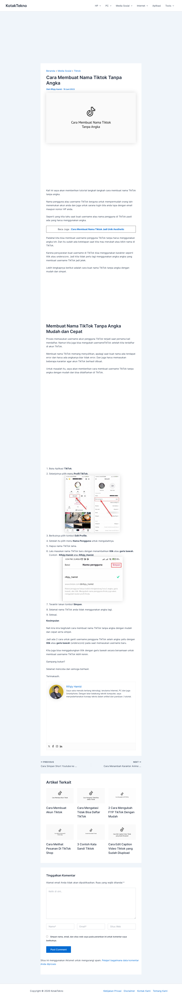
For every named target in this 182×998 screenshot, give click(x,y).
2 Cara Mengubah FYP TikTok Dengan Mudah (121, 812)
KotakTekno (16, 5)
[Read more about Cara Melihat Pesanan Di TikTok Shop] (60, 832)
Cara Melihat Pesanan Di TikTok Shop (58, 849)
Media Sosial (123, 5)
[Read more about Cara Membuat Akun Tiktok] (60, 795)
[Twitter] (49, 746)
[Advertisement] (91, 33)
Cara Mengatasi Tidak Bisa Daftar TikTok (88, 812)
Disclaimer (129, 990)
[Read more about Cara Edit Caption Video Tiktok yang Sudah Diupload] (122, 832)
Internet (141, 5)
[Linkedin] (61, 746)
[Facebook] (53, 746)
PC (107, 5)
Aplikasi (156, 5)
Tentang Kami (160, 990)
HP (96, 5)
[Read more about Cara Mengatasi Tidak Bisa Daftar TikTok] (91, 795)
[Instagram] (57, 746)
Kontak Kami (144, 990)
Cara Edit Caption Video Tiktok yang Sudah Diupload (120, 849)
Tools (168, 5)
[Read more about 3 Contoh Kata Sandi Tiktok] (91, 832)
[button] (99, 5)
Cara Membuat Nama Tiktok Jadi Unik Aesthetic (97, 229)
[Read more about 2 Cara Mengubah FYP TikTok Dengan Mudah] (122, 795)
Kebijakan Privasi (112, 990)
